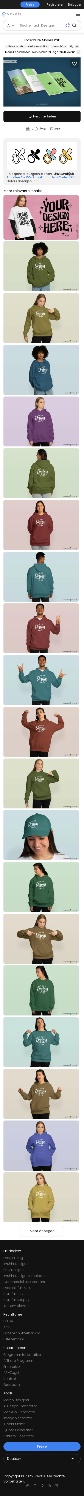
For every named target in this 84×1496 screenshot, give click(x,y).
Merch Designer (16, 1400)
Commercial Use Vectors (24, 1281)
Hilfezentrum (13, 1339)
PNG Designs (13, 1269)
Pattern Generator (18, 1436)
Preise (8, 1321)
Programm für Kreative (22, 1354)
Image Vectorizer (17, 1418)
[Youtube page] (49, 1485)
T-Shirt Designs (15, 1263)
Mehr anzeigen (42, 1231)
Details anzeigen (19, 181)
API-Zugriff (12, 1372)
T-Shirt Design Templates (24, 1275)
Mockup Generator (19, 1412)
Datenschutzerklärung (21, 1333)
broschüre (59, 46)
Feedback (11, 1384)
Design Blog (13, 1257)
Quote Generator (18, 1430)
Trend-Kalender (16, 1305)
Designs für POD (16, 1287)
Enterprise (11, 1366)
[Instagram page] (28, 1485)
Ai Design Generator (20, 1406)
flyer (73, 46)
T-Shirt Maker (14, 1424)
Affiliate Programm (18, 1360)
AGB (6, 1327)
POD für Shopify (16, 1299)
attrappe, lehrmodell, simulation (27, 46)
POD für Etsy (13, 1293)
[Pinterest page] (42, 1485)
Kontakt (9, 1378)
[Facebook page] (35, 1485)
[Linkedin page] (56, 1485)
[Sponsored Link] (42, 156)
